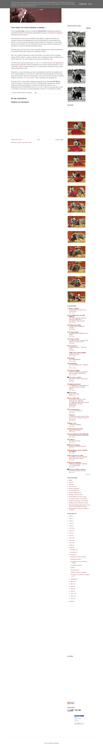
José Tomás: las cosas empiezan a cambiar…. (78, 562)
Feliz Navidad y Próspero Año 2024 (77, 470)
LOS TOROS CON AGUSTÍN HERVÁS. (77, 316)
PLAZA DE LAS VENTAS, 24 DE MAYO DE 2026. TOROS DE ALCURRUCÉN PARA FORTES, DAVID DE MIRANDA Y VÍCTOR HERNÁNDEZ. (79, 402)
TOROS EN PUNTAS (74, 384)
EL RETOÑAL (73, 363)
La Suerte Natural (74, 332)
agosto (72, 581)
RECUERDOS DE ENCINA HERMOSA (79, 435)
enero (72, 598)
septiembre (74, 579)
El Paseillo (72, 358)
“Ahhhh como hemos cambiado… (79, 572)
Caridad (72, 567)
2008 (70, 601)
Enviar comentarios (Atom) (25, 142)
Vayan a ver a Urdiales (74, 394)
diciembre (73, 549)
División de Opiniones (74, 445)
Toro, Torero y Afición (75, 377)
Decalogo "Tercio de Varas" (76, 494)
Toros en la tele (73, 486)
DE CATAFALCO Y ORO (76, 455)
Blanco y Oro (72, 423)
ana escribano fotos (74, 398)
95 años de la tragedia (74, 354)
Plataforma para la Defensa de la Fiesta (78, 503)
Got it (90, 4)
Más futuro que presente (74, 441)
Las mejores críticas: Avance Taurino (78, 498)
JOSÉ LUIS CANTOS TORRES (77, 353)
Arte (78, 720)
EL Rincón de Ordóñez (75, 325)
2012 (70, 540)
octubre (73, 554)
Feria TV (71, 482)
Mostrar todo (88, 474)
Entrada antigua (59, 139)
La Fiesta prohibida (74, 370)
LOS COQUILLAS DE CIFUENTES (78, 434)
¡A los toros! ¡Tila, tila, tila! (75, 410)
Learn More (83, 4)
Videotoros (72, 415)
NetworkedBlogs (78, 715)
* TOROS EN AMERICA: (75, 424)
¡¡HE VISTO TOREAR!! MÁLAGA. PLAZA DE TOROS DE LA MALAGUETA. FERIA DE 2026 (78, 319)
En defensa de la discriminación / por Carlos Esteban (77, 310)
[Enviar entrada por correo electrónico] (35, 92)
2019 (70, 523)
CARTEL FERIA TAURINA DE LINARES (77, 327)
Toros (76, 720)
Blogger (57, 743)
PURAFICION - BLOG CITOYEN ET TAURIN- (78, 450)
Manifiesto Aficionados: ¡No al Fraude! (78, 501)
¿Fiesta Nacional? (74, 570)
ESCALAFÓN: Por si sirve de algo (77, 496)
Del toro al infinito (74, 308)
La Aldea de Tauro (74, 339)
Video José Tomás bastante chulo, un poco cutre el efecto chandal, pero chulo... (79, 505)
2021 (70, 518)
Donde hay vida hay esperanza (78, 556)
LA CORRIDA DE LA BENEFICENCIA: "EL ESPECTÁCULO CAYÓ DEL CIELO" (79, 387)
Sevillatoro (72, 439)
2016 (70, 530)
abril (72, 591)
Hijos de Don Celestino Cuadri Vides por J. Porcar (78, 379)
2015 (70, 533)
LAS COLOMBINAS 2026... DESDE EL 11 (79, 365)
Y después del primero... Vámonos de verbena (77, 347)
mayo (72, 588)
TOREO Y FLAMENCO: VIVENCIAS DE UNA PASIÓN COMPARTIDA (78, 372)
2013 (70, 538)
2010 (70, 545)
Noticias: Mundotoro (74, 488)
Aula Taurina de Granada (76, 429)
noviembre (73, 552)
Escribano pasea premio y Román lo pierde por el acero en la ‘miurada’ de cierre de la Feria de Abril (79, 417)
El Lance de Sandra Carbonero (77, 469)
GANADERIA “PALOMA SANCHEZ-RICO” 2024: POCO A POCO (78, 457)
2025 (70, 516)
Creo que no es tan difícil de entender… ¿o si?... (80, 575)
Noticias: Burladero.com (75, 492)
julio (72, 584)
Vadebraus (71, 484)
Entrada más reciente (17, 139)
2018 (70, 526)
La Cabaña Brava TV (74, 490)
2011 (70, 542)
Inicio (38, 139)
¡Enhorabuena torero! (75, 559)
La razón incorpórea (74, 409)
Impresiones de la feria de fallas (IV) (77, 446)
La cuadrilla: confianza (76, 565)
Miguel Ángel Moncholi (74, 430)
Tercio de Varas (78, 718)
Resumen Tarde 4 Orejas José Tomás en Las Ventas (79, 508)
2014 (70, 535)
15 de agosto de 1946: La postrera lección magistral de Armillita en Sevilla (78, 340)
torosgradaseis (73, 346)
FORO (70, 480)
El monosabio (72, 393)
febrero (73, 596)
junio (72, 586)
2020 (70, 521)
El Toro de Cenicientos (75, 462)
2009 (70, 547)
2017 (70, 528)
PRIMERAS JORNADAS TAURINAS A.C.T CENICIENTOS (78, 464)
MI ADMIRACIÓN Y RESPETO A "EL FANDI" (78, 334)
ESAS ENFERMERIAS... (75, 359)
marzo (72, 593)
